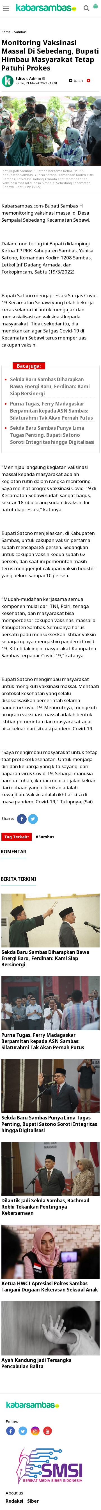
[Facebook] (22, 819)
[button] (95, 4)
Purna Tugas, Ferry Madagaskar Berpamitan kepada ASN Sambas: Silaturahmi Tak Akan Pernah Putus (51, 410)
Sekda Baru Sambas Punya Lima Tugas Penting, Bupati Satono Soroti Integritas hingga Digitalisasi (52, 435)
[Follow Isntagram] (35, 1431)
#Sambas (45, 836)
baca (77, 80)
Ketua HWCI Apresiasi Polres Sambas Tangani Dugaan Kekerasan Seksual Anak (49, 1286)
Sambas (20, 32)
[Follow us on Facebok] (10, 1431)
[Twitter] (33, 819)
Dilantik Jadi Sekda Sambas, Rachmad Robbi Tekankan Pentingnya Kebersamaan (45, 1206)
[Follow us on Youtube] (47, 1431)
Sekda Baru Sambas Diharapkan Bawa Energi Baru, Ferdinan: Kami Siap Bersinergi (50, 386)
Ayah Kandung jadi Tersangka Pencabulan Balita (36, 1363)
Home (6, 32)
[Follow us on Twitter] (23, 1431)
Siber (33, 1501)
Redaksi (14, 1501)
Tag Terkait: (16, 836)
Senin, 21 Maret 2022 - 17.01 (36, 83)
